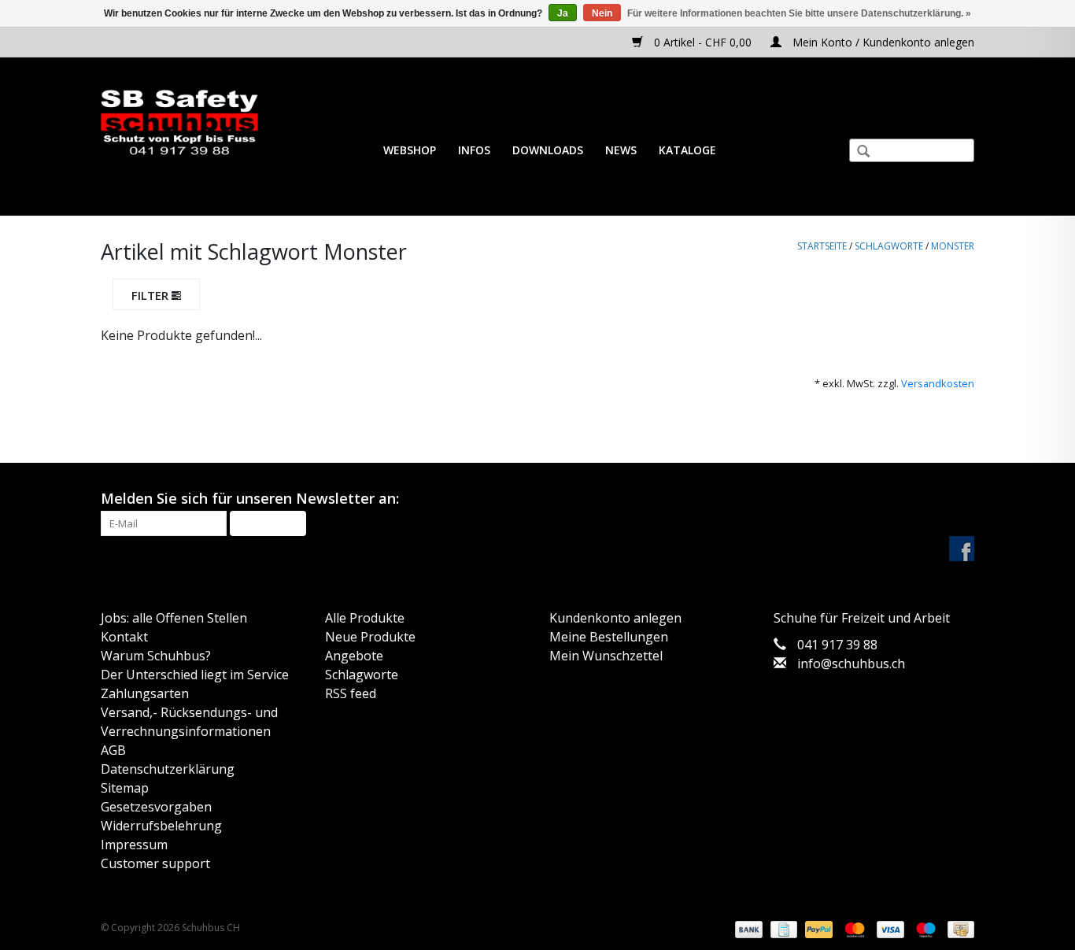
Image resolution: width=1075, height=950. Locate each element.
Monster (952, 246)
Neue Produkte (370, 636)
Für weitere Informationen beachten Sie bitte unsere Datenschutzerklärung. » (799, 13)
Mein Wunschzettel (606, 655)
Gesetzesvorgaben (156, 806)
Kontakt (124, 636)
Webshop (409, 149)
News (621, 149)
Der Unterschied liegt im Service (195, 674)
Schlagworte (889, 246)
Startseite (822, 246)
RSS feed (350, 693)
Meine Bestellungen (608, 636)
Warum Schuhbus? (156, 655)
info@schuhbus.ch (851, 663)
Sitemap (125, 788)
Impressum (134, 844)
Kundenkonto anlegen (615, 618)
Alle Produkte (365, 618)
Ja (562, 13)
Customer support (155, 863)
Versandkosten (937, 383)
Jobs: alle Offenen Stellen (174, 618)
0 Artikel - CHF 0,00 (703, 42)
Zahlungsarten (145, 693)
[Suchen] (857, 153)
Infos (474, 149)
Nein (602, 13)
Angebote (354, 655)
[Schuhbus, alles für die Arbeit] (179, 123)
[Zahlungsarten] (747, 928)
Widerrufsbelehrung (161, 825)
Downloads (547, 149)
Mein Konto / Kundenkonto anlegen (881, 42)
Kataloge (687, 149)
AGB (113, 750)
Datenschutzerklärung (168, 769)
